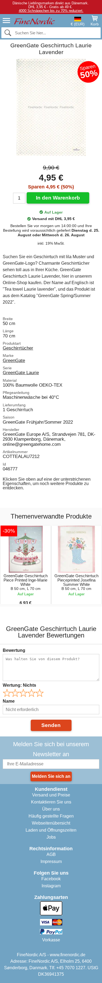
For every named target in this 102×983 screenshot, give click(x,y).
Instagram (51, 886)
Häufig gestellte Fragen (51, 816)
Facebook (51, 878)
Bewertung (14, 650)
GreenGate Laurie (21, 372)
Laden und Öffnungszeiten (51, 830)
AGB (51, 854)
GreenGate (14, 360)
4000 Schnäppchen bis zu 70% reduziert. (51, 11)
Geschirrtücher (18, 348)
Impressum (51, 861)
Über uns (51, 809)
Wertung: (19, 685)
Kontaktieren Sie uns (51, 802)
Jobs (51, 837)
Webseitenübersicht (51, 823)
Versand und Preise (51, 795)
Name (9, 701)
